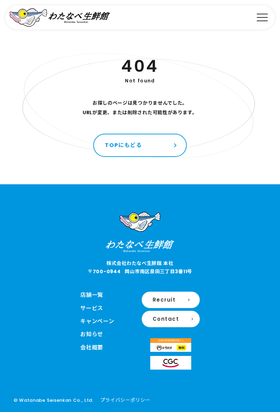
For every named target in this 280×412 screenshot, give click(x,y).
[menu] (262, 17)
